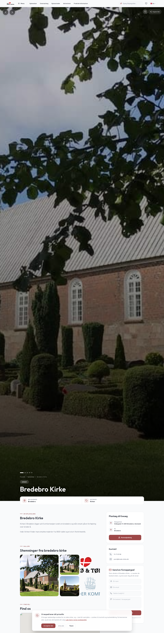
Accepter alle (48, 626)
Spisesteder (55, 3)
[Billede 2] (25, 472)
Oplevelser (33, 3)
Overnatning (44, 3)
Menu (22, 3)
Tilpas (71, 626)
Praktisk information (81, 3)
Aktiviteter (67, 3)
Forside (22, 477)
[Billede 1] (22, 472)
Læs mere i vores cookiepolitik (76, 620)
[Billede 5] (31, 472)
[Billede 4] (29, 472)
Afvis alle (61, 625)
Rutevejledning (126, 537)
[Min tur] (146, 3)
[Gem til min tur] (145, 11)
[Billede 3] (27, 472)
